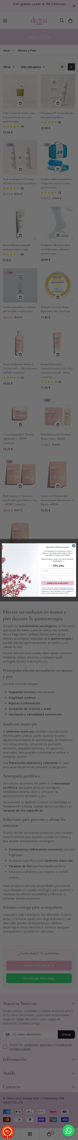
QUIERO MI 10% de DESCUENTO (57, 583)
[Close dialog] (73, 545)
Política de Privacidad (68, 588)
